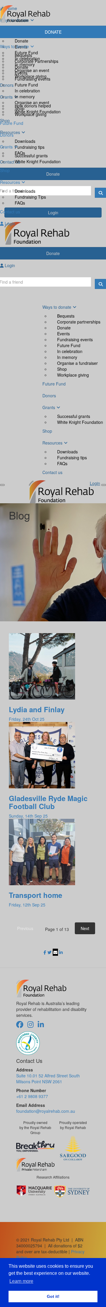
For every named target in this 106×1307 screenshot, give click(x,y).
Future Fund (26, 85)
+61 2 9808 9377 (32, 1096)
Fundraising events (32, 79)
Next (85, 928)
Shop (19, 108)
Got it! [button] (53, 1296)
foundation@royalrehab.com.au (45, 1111)
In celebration (27, 91)
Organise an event (32, 102)
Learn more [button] (21, 1281)
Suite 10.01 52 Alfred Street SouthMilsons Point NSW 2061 (48, 1078)
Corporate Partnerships (36, 61)
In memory (25, 96)
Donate (21, 67)
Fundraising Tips (30, 197)
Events (21, 73)
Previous (25, 928)
